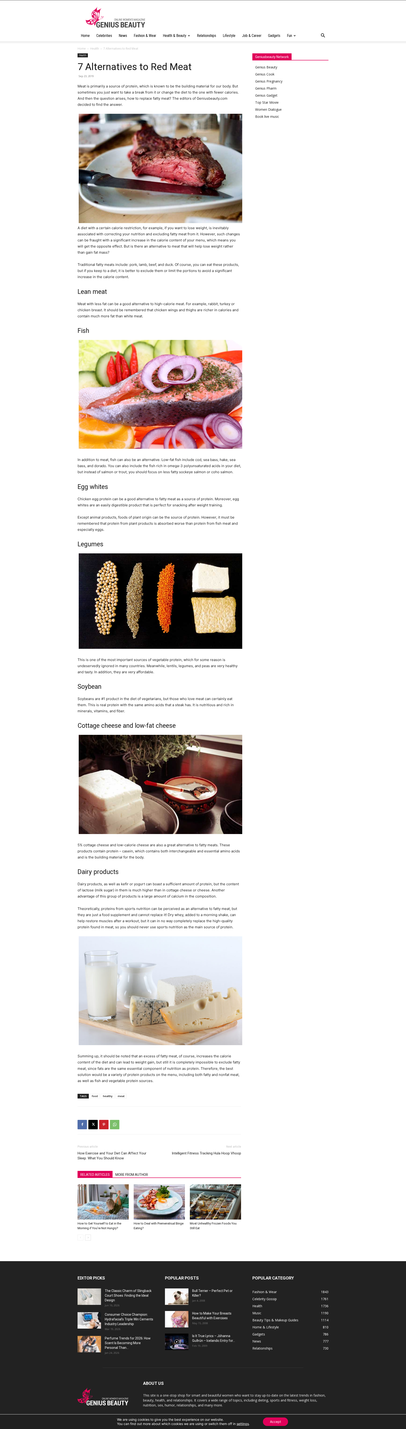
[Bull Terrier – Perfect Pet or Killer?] (176, 1296)
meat (121, 1096)
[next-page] (88, 1237)
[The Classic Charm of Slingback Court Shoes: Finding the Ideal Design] (89, 1296)
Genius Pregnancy (268, 81)
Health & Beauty (174, 35)
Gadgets (274, 35)
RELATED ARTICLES (95, 1175)
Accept (275, 1422)
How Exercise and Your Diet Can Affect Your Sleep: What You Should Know (112, 1155)
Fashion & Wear (145, 35)
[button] (322, 36)
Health (94, 49)
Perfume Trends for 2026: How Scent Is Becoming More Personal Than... (128, 1343)
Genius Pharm (266, 88)
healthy (108, 1096)
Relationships (206, 35)
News (123, 35)
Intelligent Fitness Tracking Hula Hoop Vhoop (206, 1153)
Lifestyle (229, 35)
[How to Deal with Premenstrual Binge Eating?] (159, 1202)
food (95, 1096)
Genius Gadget (266, 95)
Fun (289, 35)
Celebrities (104, 35)
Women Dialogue (268, 109)
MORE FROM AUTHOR (131, 1175)
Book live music (267, 116)
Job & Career (252, 35)
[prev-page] (80, 1237)
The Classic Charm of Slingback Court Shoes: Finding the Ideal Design (128, 1295)
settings (243, 1424)
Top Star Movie (267, 102)
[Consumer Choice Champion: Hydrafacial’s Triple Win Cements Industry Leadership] (89, 1320)
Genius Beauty (266, 67)
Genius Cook (264, 74)
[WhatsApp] (114, 1124)
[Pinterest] (104, 1124)
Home (85, 35)
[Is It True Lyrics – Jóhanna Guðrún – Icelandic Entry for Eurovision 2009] (176, 1342)
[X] (93, 1124)
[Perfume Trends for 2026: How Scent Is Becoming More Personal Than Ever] (89, 1344)
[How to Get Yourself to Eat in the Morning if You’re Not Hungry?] (103, 1202)
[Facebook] (82, 1124)
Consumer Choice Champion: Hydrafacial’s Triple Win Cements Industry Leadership (129, 1319)
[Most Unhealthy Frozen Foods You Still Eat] (215, 1202)
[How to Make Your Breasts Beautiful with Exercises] (176, 1319)
